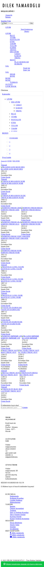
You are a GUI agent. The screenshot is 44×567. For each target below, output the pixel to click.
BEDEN (5, 133)
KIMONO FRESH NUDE (31, 224)
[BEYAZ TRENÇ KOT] (10, 373)
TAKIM (13, 44)
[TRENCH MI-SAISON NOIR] (13, 181)
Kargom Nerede (15, 517)
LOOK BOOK (10, 86)
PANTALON (15, 40)
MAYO (12, 60)
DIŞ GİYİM (14, 52)
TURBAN (14, 82)
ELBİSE (13, 48)
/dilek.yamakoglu (17, 533)
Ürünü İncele (5, 177)
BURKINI (18, 64)
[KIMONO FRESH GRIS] (11, 208)
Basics (26, 31)
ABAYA (13, 50)
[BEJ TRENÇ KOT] (29, 373)
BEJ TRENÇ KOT (26, 375)
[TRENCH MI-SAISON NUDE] (13, 196)
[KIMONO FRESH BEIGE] (32, 208)
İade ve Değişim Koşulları (19, 512)
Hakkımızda (14, 496)
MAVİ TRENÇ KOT (8, 352)
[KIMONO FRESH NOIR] (11, 251)
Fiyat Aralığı (6, 157)
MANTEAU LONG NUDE (11, 281)
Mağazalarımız (15, 502)
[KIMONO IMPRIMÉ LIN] (11, 336)
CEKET (17, 54)
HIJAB (12, 74)
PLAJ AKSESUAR (21, 62)
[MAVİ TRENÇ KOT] (9, 350)
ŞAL (7, 66)
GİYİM (9, 99)
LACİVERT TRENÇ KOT (11, 391)
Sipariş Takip (14, 525)
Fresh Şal (26, 68)
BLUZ (12, 35)
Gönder (25, 407)
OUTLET (9, 84)
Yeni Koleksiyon (26, 29)
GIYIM (8, 27)
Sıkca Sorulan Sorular (17, 515)
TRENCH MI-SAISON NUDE (12, 198)
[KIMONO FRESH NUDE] (31, 222)
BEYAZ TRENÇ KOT (9, 375)
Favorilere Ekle (6, 175)
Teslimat (13, 510)
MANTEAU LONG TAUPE (11, 269)
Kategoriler (6, 94)
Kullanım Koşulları (17, 498)
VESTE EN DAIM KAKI (10, 310)
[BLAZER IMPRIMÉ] (30, 336)
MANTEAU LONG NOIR (11, 297)
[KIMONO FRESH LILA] (11, 222)
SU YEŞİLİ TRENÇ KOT (27, 352)
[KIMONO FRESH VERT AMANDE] (15, 236)
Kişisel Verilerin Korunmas (19, 519)
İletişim (8, 17)
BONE (12, 76)
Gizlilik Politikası (16, 500)
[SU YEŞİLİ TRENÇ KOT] (28, 350)
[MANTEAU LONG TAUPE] (12, 267)
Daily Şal (26, 70)
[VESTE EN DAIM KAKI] (11, 308)
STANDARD (13, 138)
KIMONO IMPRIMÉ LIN (10, 338)
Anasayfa (8, 15)
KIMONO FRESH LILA (10, 224)
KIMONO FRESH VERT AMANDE (14, 238)
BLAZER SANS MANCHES (12, 169)
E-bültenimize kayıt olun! (10, 405)
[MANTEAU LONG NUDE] (12, 279)
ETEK (12, 42)
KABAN (17, 56)
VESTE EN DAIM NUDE (11, 324)
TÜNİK (13, 37)
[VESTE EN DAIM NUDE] (11, 322)
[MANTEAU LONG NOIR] (12, 295)
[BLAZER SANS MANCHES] (13, 167)
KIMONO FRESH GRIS (10, 210)
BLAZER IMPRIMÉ (29, 338)
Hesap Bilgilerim (16, 523)
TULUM (13, 46)
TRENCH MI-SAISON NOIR (12, 183)
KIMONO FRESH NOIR (10, 253)
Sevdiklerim (14, 529)
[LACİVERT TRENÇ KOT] (11, 389)
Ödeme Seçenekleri (17, 508)
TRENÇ (17, 58)
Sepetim (13, 527)
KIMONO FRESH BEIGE (31, 210)
